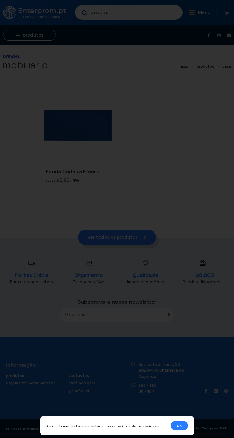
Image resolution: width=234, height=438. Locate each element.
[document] (117, 219)
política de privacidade (138, 426)
